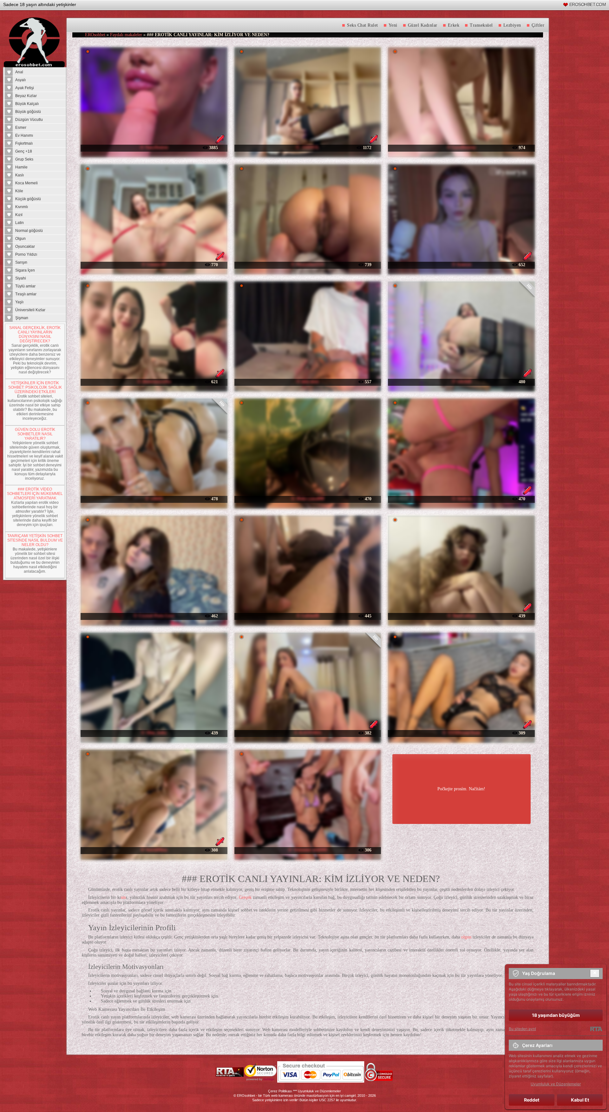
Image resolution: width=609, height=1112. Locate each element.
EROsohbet (95, 34)
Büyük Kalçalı (27, 104)
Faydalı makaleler (126, 34)
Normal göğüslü (29, 230)
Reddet (531, 1099)
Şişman (21, 318)
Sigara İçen (25, 270)
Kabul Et (580, 1099)
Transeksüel (481, 25)
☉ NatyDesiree (154, 147)
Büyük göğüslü (28, 111)
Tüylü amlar (25, 286)
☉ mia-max (307, 381)
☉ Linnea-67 (153, 264)
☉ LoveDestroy (461, 147)
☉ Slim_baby (154, 732)
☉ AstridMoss (154, 849)
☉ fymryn (461, 264)
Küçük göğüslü (28, 199)
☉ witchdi (461, 381)
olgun (466, 937)
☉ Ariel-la (461, 498)
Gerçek (245, 897)
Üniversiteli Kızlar (30, 310)
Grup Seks (24, 159)
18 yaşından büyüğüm (556, 1015)
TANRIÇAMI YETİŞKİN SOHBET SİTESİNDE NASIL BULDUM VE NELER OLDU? (35, 540)
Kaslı (19, 175)
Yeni (393, 25)
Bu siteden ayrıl (522, 1028)
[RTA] (596, 1029)
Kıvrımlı (21, 207)
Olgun (20, 238)
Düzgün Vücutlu (29, 119)
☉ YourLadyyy (461, 615)
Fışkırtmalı (24, 143)
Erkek (454, 25)
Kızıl (19, 215)
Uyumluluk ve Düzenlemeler (319, 1091)
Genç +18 (23, 151)
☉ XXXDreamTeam (461, 732)
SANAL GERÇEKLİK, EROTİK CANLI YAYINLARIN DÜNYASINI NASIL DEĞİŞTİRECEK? (35, 334)
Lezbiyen (512, 25)
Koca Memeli (26, 183)
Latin (19, 222)
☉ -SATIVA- (308, 147)
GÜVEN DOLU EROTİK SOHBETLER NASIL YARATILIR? (35, 434)
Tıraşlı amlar (25, 294)
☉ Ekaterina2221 (307, 264)
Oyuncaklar (25, 246)
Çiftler (538, 25)
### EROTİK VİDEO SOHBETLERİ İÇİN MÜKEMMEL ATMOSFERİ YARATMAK (35, 493)
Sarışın (21, 262)
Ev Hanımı (24, 135)
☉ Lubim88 (307, 615)
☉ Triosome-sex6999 (307, 849)
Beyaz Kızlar (26, 96)
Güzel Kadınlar (422, 25)
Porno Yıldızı (26, 254)
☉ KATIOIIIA (307, 732)
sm (123, 897)
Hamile (21, 167)
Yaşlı (19, 302)
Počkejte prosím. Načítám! (461, 788)
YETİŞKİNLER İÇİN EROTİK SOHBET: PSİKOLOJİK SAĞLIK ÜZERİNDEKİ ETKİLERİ (35, 387)
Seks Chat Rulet (362, 25)
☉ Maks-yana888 (307, 498)
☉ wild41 (154, 498)
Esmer (20, 127)
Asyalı (20, 80)
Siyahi (20, 278)
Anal (19, 72)
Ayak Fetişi (24, 88)
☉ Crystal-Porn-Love (153, 615)
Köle (19, 191)
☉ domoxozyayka (154, 381)
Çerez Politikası (280, 1091)
